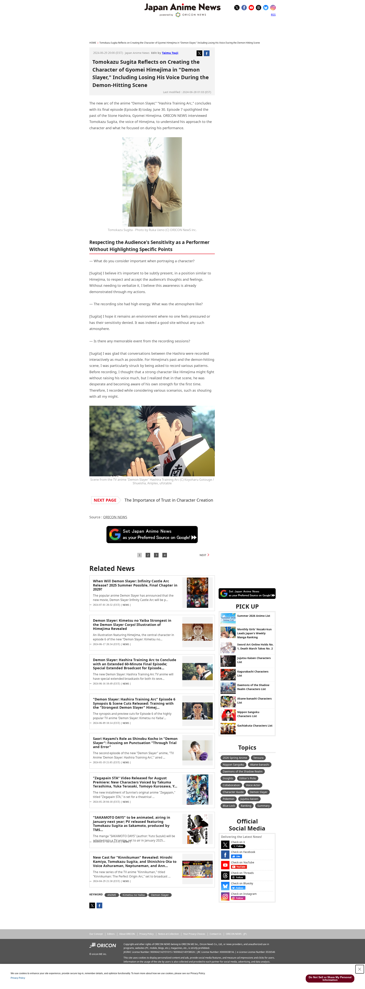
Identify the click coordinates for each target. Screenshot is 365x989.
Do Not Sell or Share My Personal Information (330, 978)
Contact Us (215, 934)
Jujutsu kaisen (249, 799)
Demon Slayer (160, 895)
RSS (273, 14)
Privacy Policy (146, 934)
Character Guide (233, 792)
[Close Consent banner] (359, 969)
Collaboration (231, 785)
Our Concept (96, 934)
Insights (228, 778)
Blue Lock (229, 805)
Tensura (258, 757)
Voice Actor (253, 785)
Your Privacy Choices (194, 934)
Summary (263, 805)
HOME (92, 42)
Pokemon (228, 799)
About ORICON (127, 934)
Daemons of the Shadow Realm (243, 771)
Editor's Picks (247, 778)
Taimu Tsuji (170, 53)
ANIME (111, 895)
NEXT (203, 555)
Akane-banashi (259, 764)
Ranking (246, 805)
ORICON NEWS (115, 517)
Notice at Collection (168, 934)
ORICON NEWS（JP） (237, 934)
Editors (111, 934)
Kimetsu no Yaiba (134, 895)
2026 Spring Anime (235, 757)
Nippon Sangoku (233, 764)
